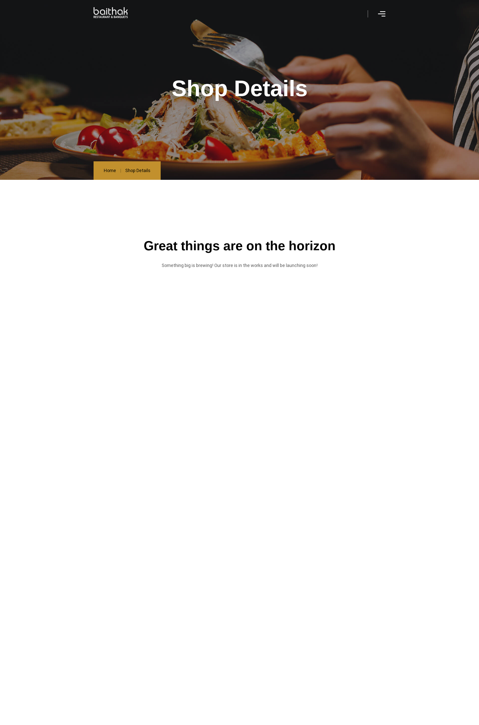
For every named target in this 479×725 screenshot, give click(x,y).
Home (110, 170)
